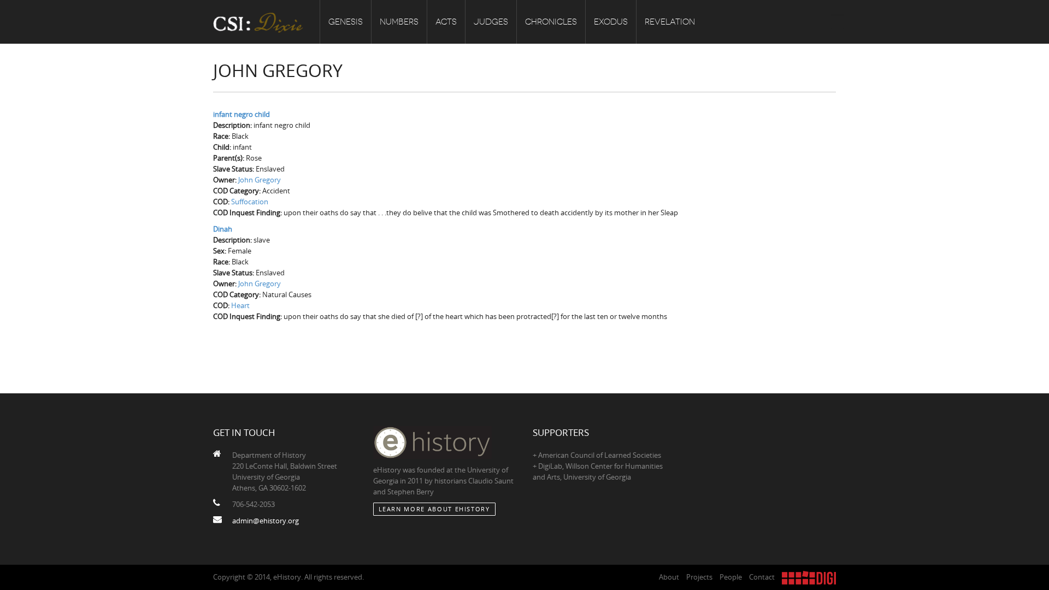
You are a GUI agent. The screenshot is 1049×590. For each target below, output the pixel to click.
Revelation (670, 22)
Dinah (222, 229)
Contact (762, 577)
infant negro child (241, 114)
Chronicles (551, 22)
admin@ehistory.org (265, 521)
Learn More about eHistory (434, 509)
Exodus (611, 22)
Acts (446, 22)
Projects (699, 577)
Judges (491, 22)
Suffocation (249, 201)
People (731, 577)
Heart (240, 305)
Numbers (399, 22)
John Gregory (259, 180)
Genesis (345, 22)
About (669, 577)
